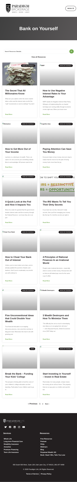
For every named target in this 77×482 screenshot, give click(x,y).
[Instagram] (19, 427)
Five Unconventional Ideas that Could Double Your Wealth (19, 318)
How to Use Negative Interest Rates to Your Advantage (54, 93)
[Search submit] (71, 51)
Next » (47, 404)
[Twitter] (5, 427)
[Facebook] (10, 427)
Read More (8, 114)
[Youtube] (23, 427)
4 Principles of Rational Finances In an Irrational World (56, 260)
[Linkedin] (14, 427)
